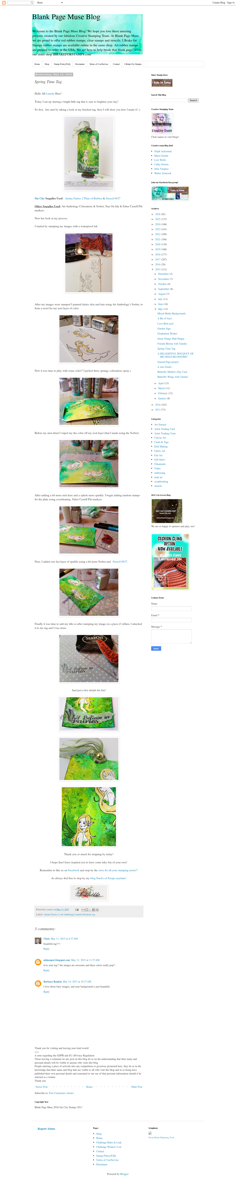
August (162, 294)
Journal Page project (168, 362)
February (163, 393)
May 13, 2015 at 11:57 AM (85, 960)
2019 (158, 249)
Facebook (73, 870)
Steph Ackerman (163, 151)
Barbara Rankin (53, 981)
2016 (158, 264)
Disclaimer (80, 63)
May (161, 309)
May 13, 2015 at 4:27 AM (64, 938)
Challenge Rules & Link (109, 1142)
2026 (158, 214)
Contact (116, 63)
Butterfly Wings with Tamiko (172, 376)
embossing (159, 472)
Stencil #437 (113, 198)
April (161, 383)
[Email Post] (76, 909)
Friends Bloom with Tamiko (172, 343)
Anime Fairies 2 (51, 914)
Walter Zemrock (162, 173)
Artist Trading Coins (165, 433)
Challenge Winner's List (108, 1147)
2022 (158, 234)
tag (93, 914)
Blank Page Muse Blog (66, 16)
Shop (47, 63)
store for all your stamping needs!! (118, 870)
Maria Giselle (161, 155)
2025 (158, 219)
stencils (158, 486)
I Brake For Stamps (133, 63)
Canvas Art (160, 437)
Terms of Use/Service (98, 63)
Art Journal (160, 424)
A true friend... (165, 367)
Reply (47, 948)
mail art (158, 477)
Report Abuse (46, 1128)
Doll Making (161, 446)
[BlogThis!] (86, 910)
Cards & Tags (161, 442)
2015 (158, 269)
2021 (158, 239)
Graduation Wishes (167, 333)
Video (157, 468)
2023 (158, 229)
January (162, 398)
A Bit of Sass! (164, 318)
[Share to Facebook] (94, 910)
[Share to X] (90, 910)
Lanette (50, 93)
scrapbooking (161, 481)
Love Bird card (165, 323)
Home (37, 63)
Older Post (136, 1086)
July (160, 299)
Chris (47, 939)
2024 (158, 224)
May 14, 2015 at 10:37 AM (77, 981)
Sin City (40, 198)
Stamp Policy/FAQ (62, 63)
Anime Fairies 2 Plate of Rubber (83, 198)
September (164, 289)
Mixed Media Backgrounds (171, 313)
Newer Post (42, 1086)
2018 (158, 254)
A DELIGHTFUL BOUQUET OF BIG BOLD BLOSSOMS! (175, 355)
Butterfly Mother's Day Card (172, 372)
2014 (158, 404)
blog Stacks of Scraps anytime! (108, 878)
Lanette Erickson (83, 914)
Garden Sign (164, 328)
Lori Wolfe (160, 160)
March (162, 388)
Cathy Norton (161, 164)
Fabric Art (159, 451)
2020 (158, 244)
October (162, 284)
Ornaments (160, 464)
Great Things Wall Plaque (170, 338)
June (161, 304)
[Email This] (83, 910)
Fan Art (158, 455)
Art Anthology (67, 914)
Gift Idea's (159, 459)
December (163, 273)
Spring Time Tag (166, 348)
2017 (158, 259)
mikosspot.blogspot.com (57, 960)
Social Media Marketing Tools (161, 1137)
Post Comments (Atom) (61, 1093)
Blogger (124, 1174)
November (164, 279)
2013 (158, 409)
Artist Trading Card (164, 429)
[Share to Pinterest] (97, 910)
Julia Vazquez (161, 168)
